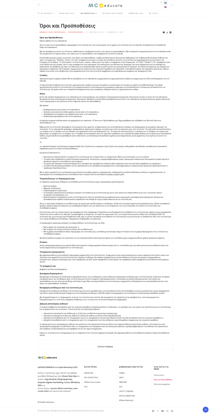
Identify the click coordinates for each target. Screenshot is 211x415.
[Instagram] (167, 411)
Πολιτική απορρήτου (162, 384)
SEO (86, 387)
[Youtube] (162, 411)
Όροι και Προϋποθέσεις (163, 380)
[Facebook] (164, 32)
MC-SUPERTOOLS (91, 378)
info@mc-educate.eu (47, 402)
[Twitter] (167, 32)
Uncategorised (76, 32)
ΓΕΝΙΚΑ (122, 373)
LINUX (121, 378)
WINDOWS (123, 382)
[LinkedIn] (170, 32)
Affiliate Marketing (126, 400)
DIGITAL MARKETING (127, 396)
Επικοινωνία (159, 375)
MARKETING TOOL (136, 13)
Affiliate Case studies (112, 13)
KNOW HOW (88, 373)
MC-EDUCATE (46, 13)
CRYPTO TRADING (126, 391)
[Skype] (172, 411)
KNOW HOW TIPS (66, 13)
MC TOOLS (153, 13)
